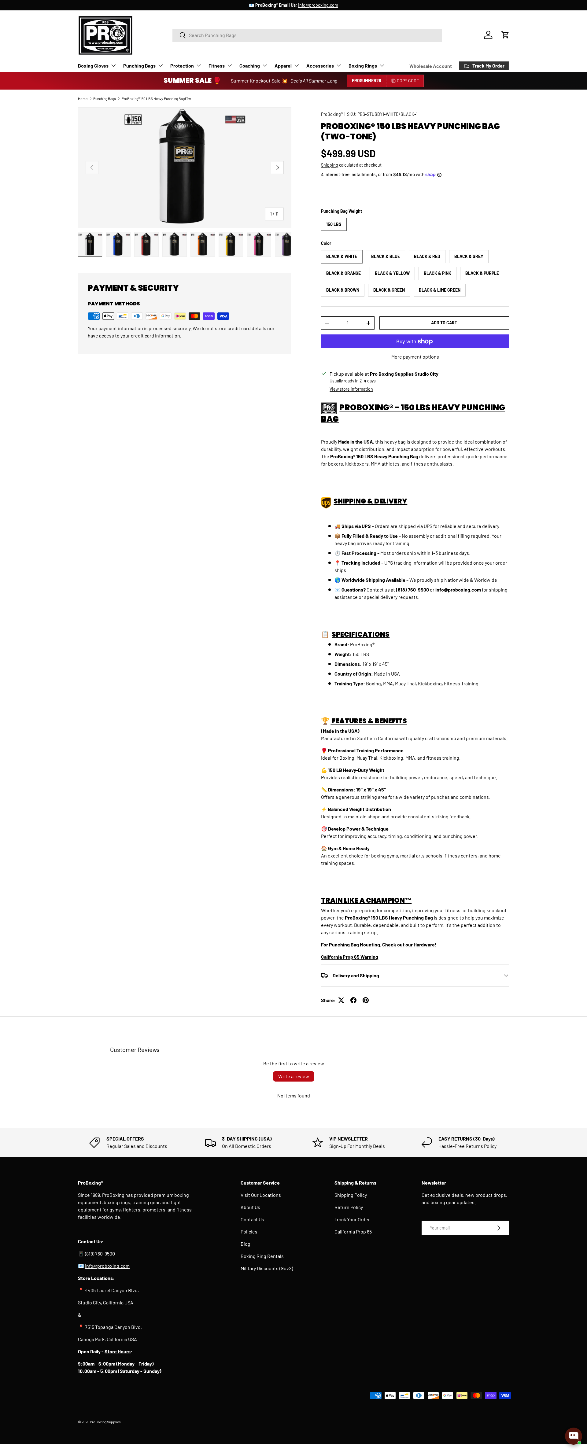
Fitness (217, 65)
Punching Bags (139, 65)
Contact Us (252, 1219)
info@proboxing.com (318, 5)
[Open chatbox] (573, 1436)
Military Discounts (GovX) (267, 1268)
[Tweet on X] (341, 1000)
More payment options (415, 356)
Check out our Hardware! (409, 944)
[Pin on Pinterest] (366, 1000)
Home (82, 98)
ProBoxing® (332, 114)
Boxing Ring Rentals (262, 1256)
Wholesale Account (430, 66)
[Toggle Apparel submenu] (296, 65)
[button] (505, 35)
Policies (249, 1231)
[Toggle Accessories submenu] (338, 65)
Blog (245, 1244)
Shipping (329, 165)
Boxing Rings (363, 65)
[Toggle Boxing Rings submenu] (382, 65)
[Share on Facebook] (353, 1000)
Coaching (249, 65)
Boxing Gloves (93, 65)
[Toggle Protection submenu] (198, 65)
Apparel (283, 65)
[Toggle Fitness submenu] (229, 65)
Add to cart (444, 322)
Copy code (408, 80)
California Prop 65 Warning (349, 957)
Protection (182, 65)
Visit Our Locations (261, 1195)
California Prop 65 (353, 1231)
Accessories (320, 65)
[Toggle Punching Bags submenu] (160, 65)
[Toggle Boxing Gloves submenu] (113, 65)
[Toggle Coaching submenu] (264, 65)
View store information (351, 389)
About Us (250, 1207)
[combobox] (307, 35)
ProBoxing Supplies (105, 1422)
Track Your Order (352, 1219)
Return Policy (348, 1207)
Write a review (293, 1076)
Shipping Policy (350, 1195)
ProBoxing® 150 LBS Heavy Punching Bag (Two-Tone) (158, 98)
